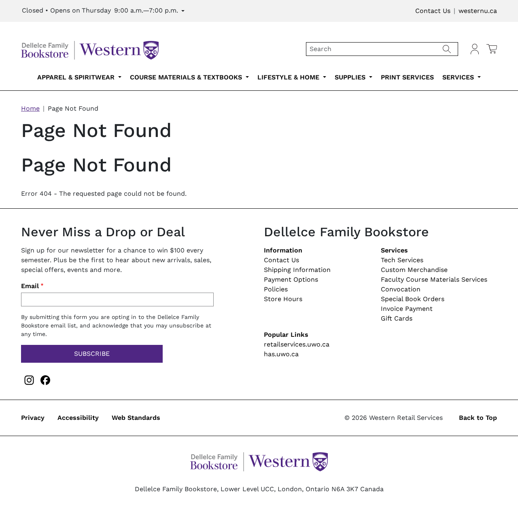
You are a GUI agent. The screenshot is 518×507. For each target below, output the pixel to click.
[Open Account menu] (474, 49)
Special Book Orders (412, 299)
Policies (276, 289)
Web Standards (136, 417)
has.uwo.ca (281, 354)
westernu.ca (478, 11)
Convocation (400, 289)
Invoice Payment (407, 308)
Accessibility (78, 417)
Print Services (407, 77)
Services (459, 77)
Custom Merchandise (414, 270)
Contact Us (432, 11)
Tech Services (402, 260)
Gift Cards (396, 318)
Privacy (33, 417)
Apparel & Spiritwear (77, 77)
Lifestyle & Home (289, 77)
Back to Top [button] (478, 417)
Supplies (351, 77)
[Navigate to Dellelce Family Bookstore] (90, 48)
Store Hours (283, 299)
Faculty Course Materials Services (434, 279)
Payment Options (291, 279)
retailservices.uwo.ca (296, 344)
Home (30, 108)
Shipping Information (297, 270)
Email (30, 286)
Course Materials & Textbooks (187, 77)
